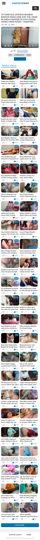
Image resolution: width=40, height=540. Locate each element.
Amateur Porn (18, 538)
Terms (28, 535)
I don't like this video (14, 51)
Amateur (20, 3)
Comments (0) (20, 59)
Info (10, 55)
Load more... (20, 525)
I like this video (11, 51)
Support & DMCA (15, 535)
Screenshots (19, 55)
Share (28, 55)
